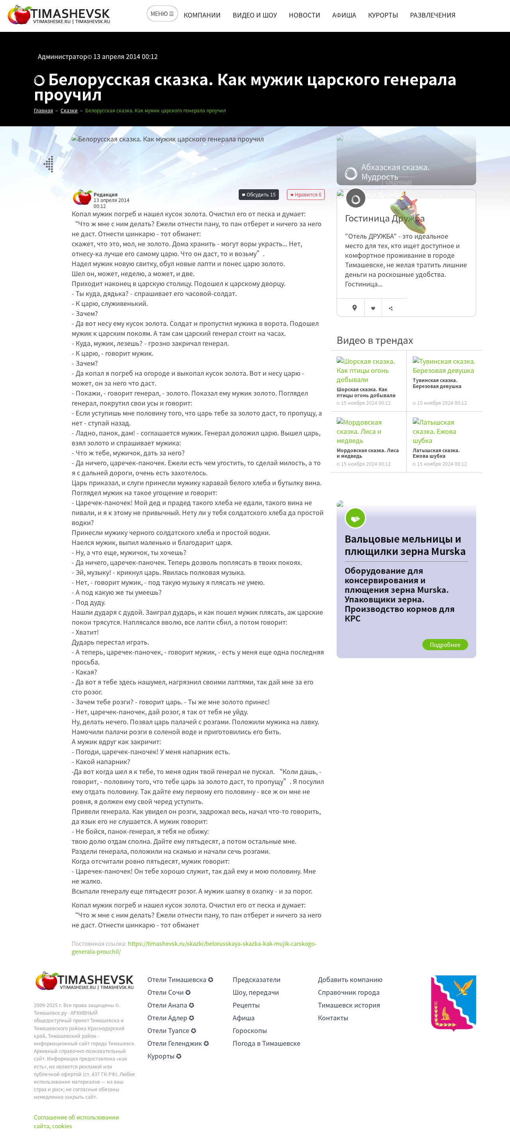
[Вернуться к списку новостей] (48, 159)
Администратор (62, 56)
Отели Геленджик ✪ (178, 1043)
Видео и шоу (255, 15)
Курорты (383, 15)
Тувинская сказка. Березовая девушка (437, 382)
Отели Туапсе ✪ (171, 1030)
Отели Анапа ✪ (170, 1005)
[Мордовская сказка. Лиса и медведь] (368, 430)
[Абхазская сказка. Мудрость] (406, 159)
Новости (304, 15)
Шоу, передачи (256, 992)
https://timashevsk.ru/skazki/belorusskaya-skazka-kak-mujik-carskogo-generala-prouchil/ (194, 947)
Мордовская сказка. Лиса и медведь (368, 453)
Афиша (344, 15)
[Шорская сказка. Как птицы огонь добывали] (368, 369)
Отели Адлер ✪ (170, 1017)
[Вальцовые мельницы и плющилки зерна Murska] (406, 579)
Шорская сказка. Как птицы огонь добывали (366, 392)
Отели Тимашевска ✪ (180, 979)
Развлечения (432, 15)
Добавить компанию (350, 979)
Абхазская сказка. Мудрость (395, 171)
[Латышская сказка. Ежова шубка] (444, 430)
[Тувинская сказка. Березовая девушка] (444, 364)
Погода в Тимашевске (266, 1043)
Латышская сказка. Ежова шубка (436, 453)
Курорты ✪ (164, 1056)
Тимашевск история (349, 1005)
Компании (202, 15)
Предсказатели (256, 979)
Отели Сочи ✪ (168, 992)
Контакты (333, 1017)
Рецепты (246, 1005)
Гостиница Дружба (385, 218)
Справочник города (349, 992)
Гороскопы (250, 1030)
